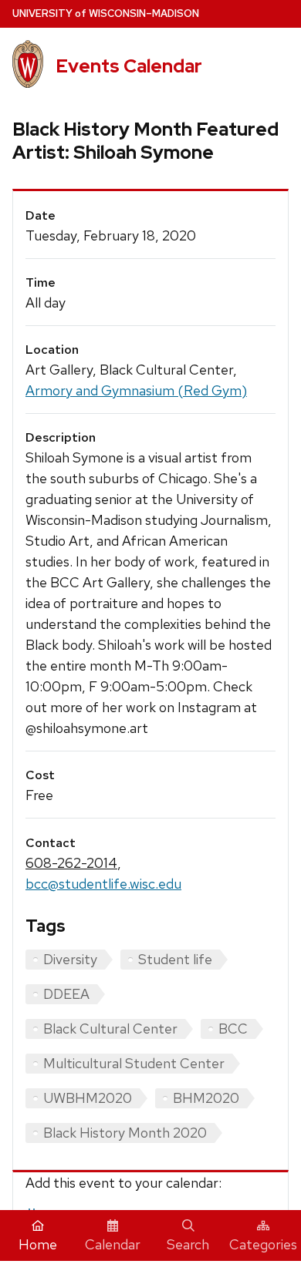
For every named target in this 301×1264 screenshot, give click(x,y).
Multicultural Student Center (134, 1063)
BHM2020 (206, 1098)
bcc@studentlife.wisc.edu (103, 884)
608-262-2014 (71, 863)
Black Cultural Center (110, 1028)
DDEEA (66, 994)
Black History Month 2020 (125, 1132)
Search (188, 1244)
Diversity (70, 959)
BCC (233, 1028)
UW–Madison (105, 13)
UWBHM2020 (87, 1098)
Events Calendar (129, 66)
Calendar (112, 1244)
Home (38, 1244)
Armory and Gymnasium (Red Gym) (136, 390)
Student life (175, 959)
